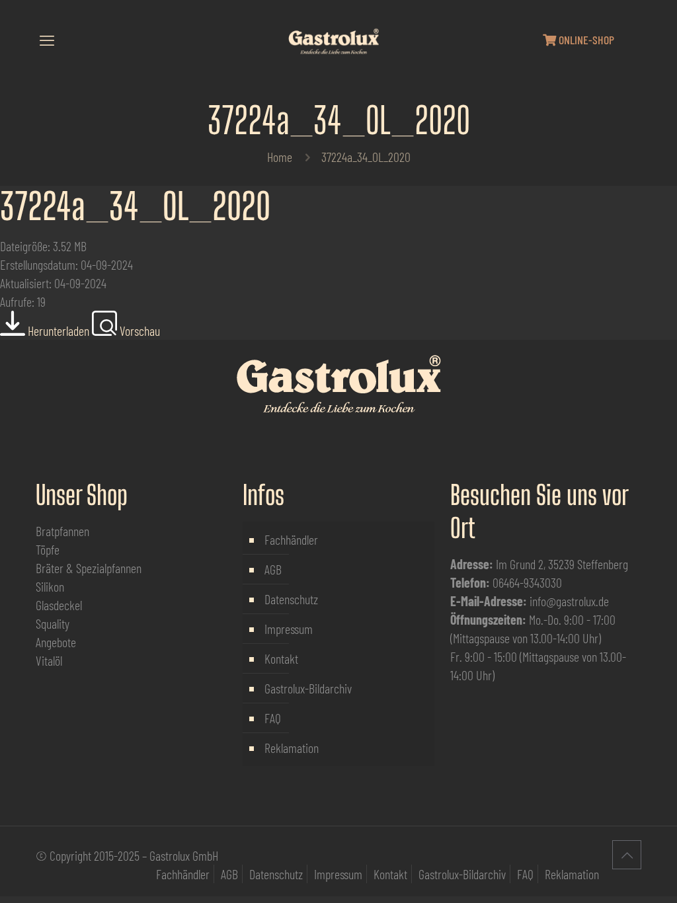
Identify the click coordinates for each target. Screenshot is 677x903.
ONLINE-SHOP (585, 39)
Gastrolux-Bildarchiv (308, 688)
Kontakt (281, 658)
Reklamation (291, 748)
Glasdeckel (59, 605)
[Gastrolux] (333, 39)
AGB (273, 569)
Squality (52, 623)
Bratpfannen (62, 531)
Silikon (50, 586)
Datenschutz (291, 599)
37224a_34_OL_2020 (135, 206)
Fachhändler (291, 539)
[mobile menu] (47, 39)
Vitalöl (49, 660)
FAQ (272, 718)
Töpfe (48, 549)
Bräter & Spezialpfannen (88, 568)
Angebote (56, 642)
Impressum (288, 629)
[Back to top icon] (626, 854)
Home (279, 157)
